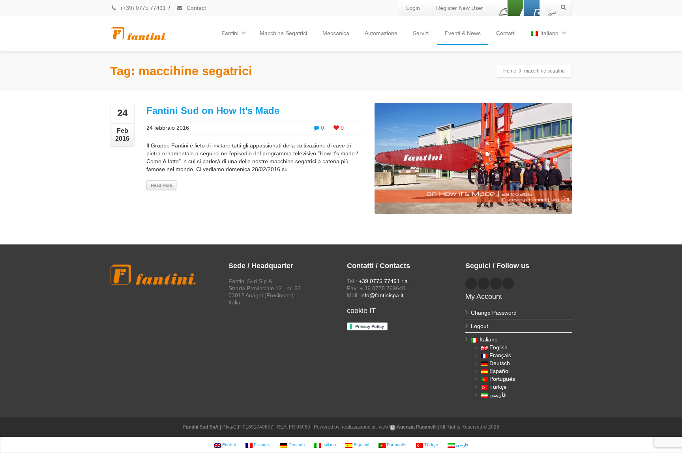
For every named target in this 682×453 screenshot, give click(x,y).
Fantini (229, 33)
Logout (479, 326)
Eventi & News (463, 33)
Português (502, 379)
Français (500, 355)
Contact (195, 8)
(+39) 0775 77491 (142, 8)
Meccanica (335, 33)
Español (499, 371)
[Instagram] (548, 8)
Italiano (549, 33)
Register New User (459, 8)
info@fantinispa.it (381, 295)
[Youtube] (532, 8)
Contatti (505, 33)
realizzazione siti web (365, 427)
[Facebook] (499, 8)
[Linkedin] (515, 8)
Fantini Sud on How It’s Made (212, 110)
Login (413, 8)
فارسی (497, 394)
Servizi (421, 33)
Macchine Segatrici (283, 33)
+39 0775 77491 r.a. (384, 281)
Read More (161, 185)
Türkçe (498, 387)
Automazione (381, 33)
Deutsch (499, 363)
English (498, 347)
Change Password (494, 312)
